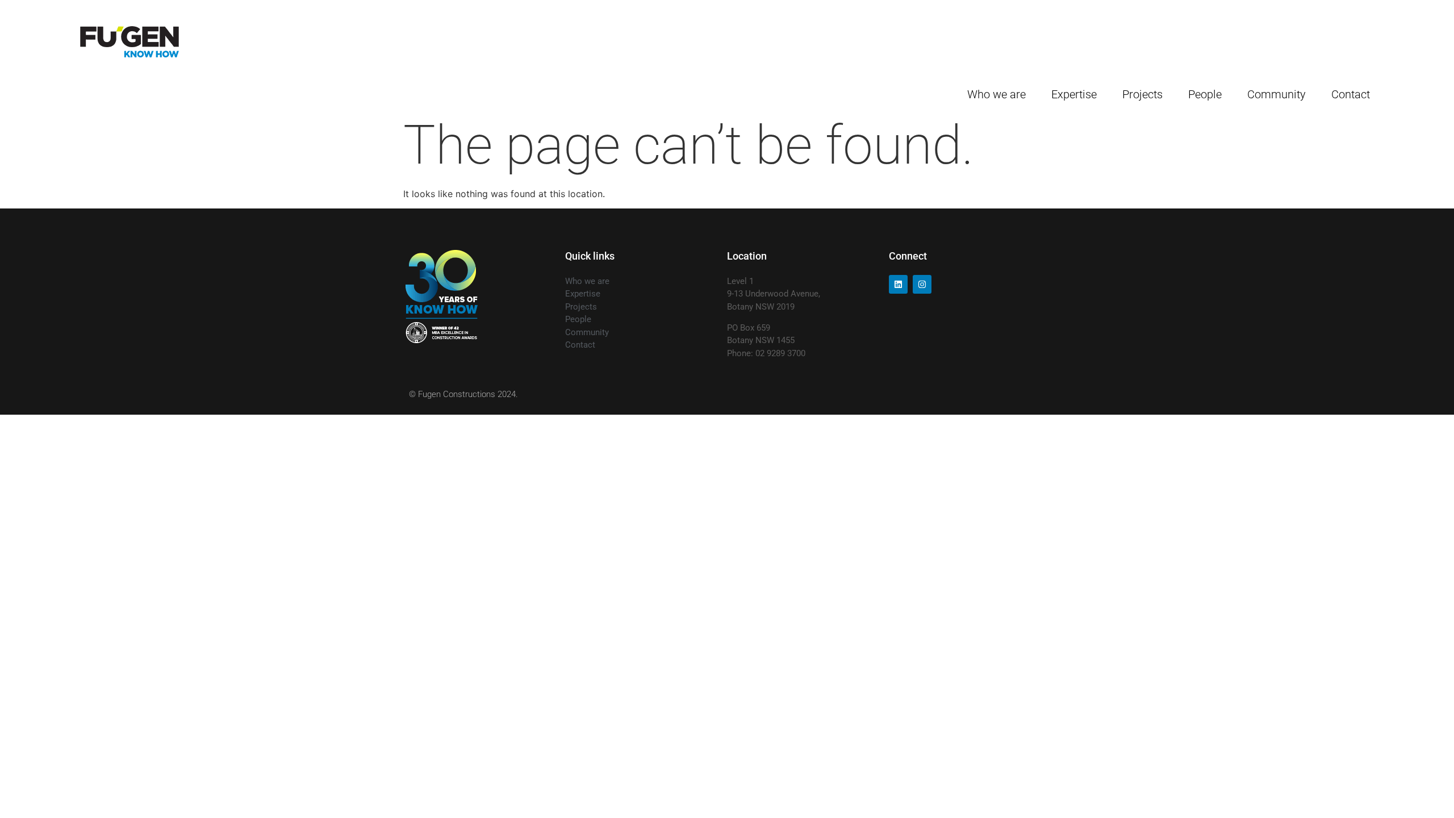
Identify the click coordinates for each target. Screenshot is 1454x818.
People (1205, 94)
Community (1276, 94)
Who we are (996, 94)
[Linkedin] (898, 284)
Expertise (1074, 94)
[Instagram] (922, 284)
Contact (1350, 94)
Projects (1142, 94)
